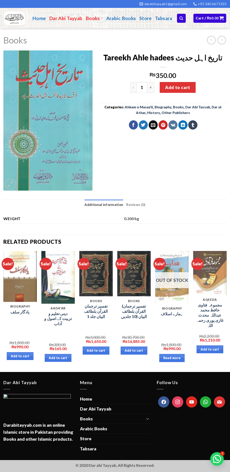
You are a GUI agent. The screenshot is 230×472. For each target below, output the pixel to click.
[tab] (103, 205)
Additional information (103, 205)
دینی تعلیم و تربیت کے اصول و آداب (58, 318)
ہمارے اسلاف (172, 313)
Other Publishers (175, 113)
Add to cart (177, 87)
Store (145, 18)
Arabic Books (121, 18)
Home (39, 18)
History (153, 113)
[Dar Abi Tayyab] (14, 18)
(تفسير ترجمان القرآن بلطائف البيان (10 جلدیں (134, 311)
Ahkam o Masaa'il (139, 107)
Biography (163, 107)
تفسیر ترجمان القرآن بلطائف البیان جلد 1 (96, 311)
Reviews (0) (135, 205)
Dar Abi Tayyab (65, 18)
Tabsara (163, 18)
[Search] (181, 18)
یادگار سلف (20, 312)
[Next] (226, 311)
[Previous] (3, 311)
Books (93, 18)
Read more (172, 358)
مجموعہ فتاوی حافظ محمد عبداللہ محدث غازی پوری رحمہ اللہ (209, 315)
